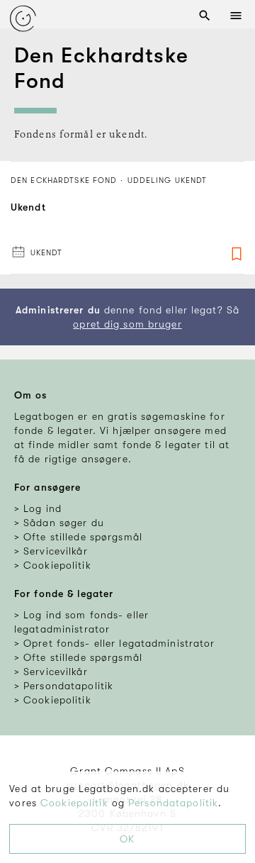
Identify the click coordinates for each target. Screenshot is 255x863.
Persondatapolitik (173, 802)
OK (127, 839)
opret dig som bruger (127, 324)
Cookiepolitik (74, 802)
